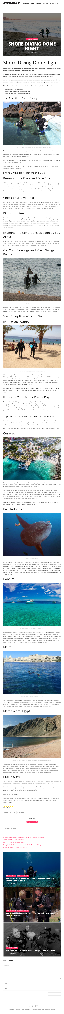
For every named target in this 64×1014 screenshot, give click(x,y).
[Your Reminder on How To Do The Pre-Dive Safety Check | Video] (32, 904)
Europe (8, 10)
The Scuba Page (32, 52)
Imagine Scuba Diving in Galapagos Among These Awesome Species (23, 837)
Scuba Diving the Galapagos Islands (13, 839)
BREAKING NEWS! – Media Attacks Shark (15, 847)
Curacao (12, 812)
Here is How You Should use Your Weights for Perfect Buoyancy (30, 879)
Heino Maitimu (10, 883)
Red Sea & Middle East (50, 3)
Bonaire (6, 812)
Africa (38, 3)
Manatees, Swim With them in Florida (14, 842)
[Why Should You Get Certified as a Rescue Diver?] (32, 939)
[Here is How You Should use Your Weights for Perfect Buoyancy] (31, 869)
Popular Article (11, 875)
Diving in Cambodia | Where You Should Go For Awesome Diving (22, 845)
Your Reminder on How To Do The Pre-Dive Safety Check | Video (32, 914)
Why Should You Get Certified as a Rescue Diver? (31, 950)
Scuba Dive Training (32, 39)
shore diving (20, 812)
